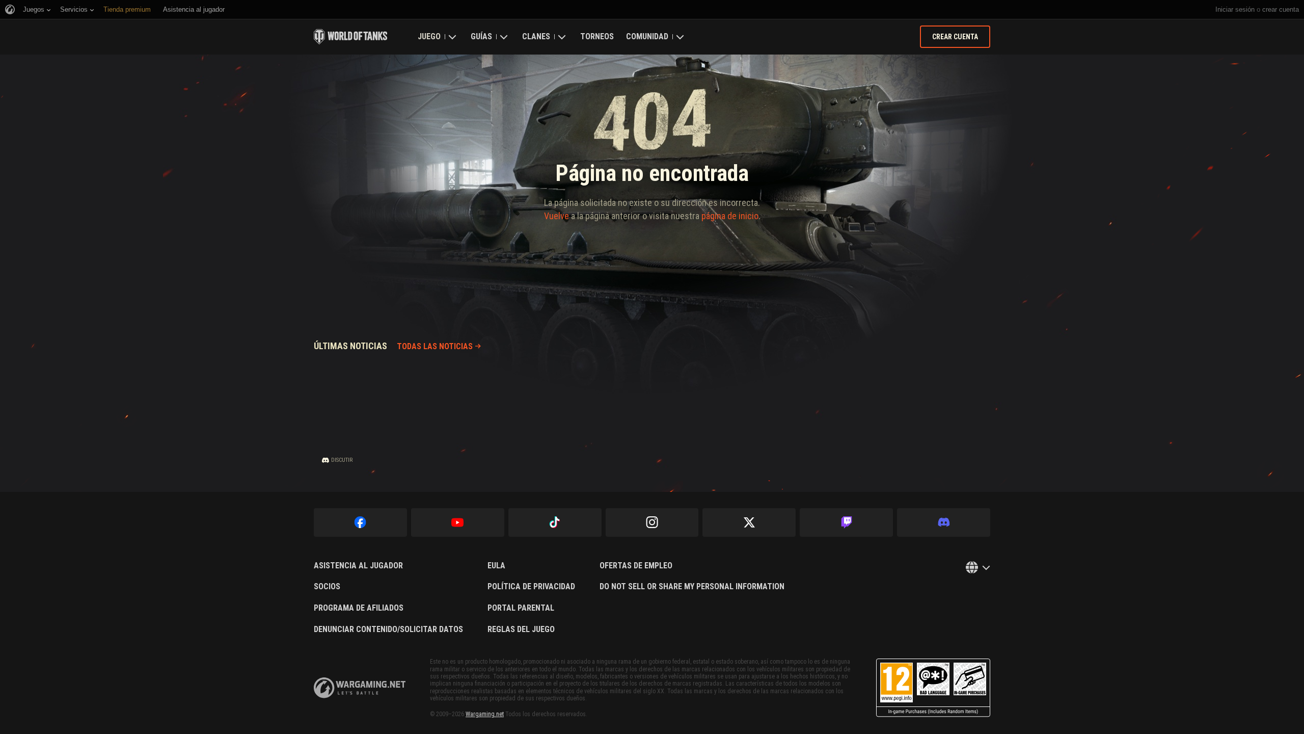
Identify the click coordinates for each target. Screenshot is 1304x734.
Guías (481, 36)
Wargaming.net (485, 714)
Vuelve (556, 216)
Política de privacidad (531, 586)
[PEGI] (933, 688)
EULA (496, 565)
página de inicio (729, 216)
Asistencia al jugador (358, 565)
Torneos (597, 36)
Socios (327, 586)
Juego (429, 36)
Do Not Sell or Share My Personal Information (692, 586)
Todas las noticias (435, 346)
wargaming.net (359, 687)
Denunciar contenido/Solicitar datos (388, 629)
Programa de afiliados (358, 608)
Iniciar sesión (1235, 9)
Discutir (341, 460)
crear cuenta (1280, 9)
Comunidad (647, 36)
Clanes (536, 36)
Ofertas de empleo (636, 565)
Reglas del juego (521, 629)
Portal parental (520, 608)
